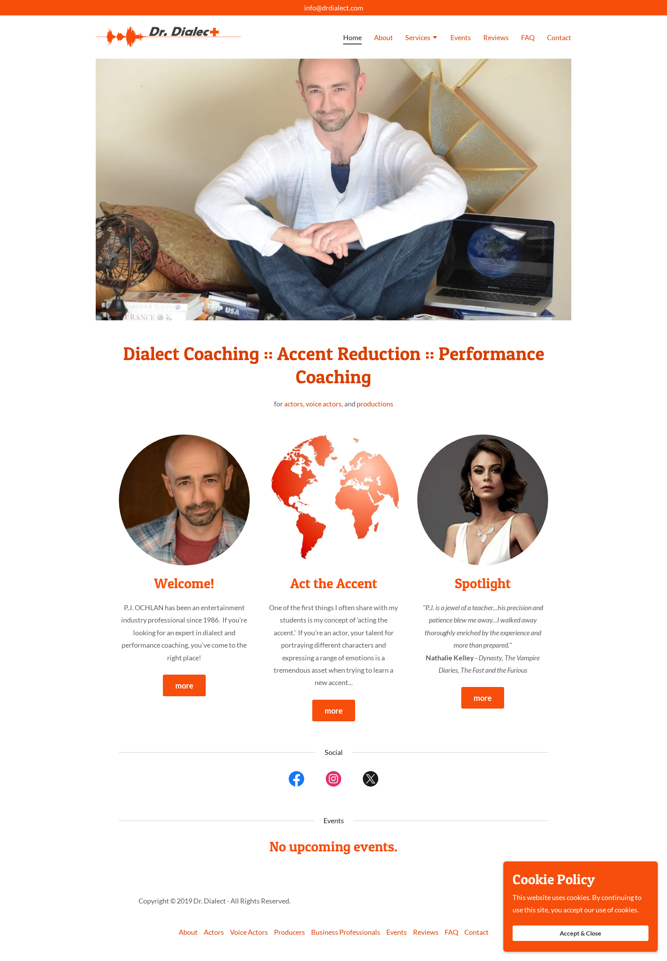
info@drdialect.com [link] (333, 7)
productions (375, 403)
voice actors (324, 403)
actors (293, 403)
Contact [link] (559, 37)
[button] (421, 38)
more (184, 685)
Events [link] (460, 37)
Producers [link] (289, 932)
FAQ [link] (528, 37)
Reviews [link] (496, 37)
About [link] (383, 37)
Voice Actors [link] (249, 932)
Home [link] (352, 37)
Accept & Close (580, 933)
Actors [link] (214, 932)
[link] (168, 36)
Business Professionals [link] (345, 932)
